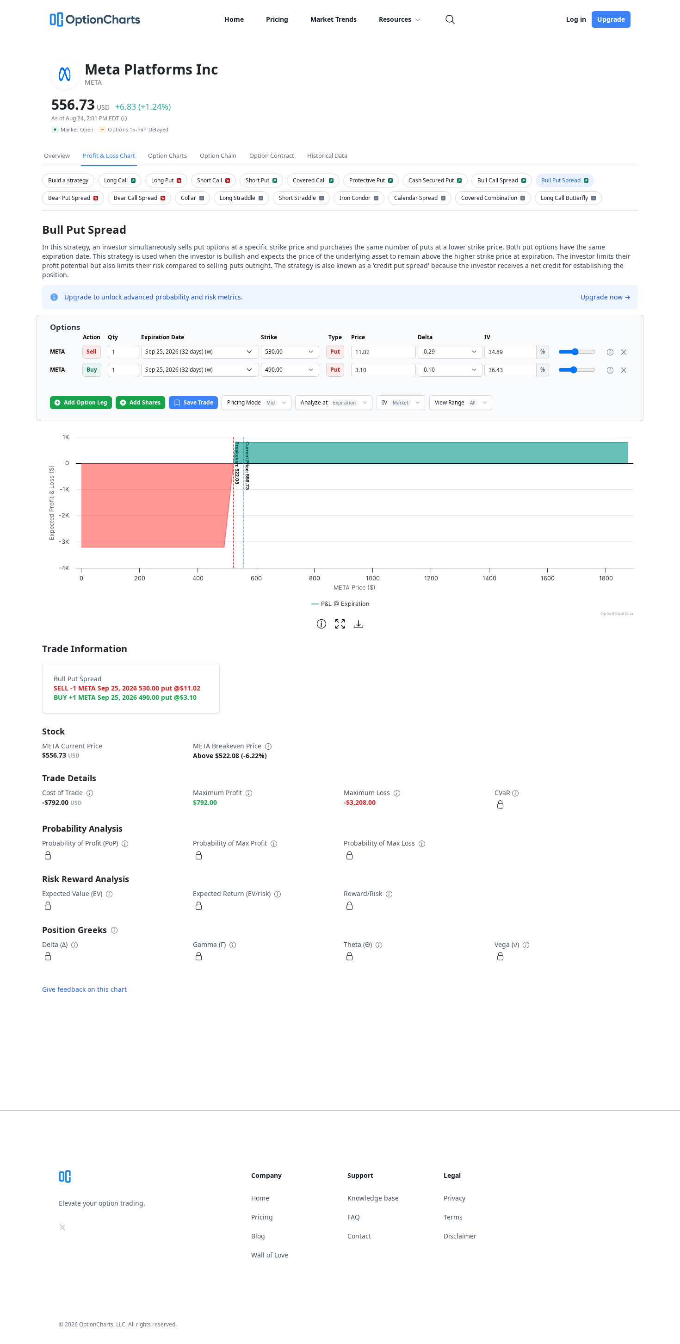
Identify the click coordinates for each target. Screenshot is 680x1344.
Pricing (277, 19)
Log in (576, 19)
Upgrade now (606, 296)
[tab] (68, 180)
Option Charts (167, 155)
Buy (92, 369)
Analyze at (328, 402)
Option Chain (218, 155)
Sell (92, 351)
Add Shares (145, 402)
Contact (359, 1236)
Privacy (454, 1198)
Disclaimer (460, 1236)
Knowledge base (373, 1198)
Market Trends (333, 19)
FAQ (353, 1217)
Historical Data (327, 155)
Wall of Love (269, 1255)
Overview (57, 155)
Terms (453, 1217)
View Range (455, 402)
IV (395, 402)
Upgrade (611, 19)
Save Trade (198, 402)
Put (335, 351)
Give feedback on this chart (84, 989)
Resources (395, 19)
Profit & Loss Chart (109, 155)
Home (234, 19)
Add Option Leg (85, 402)
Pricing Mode (251, 402)
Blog (258, 1236)
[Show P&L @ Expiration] (340, 603)
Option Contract (271, 155)
